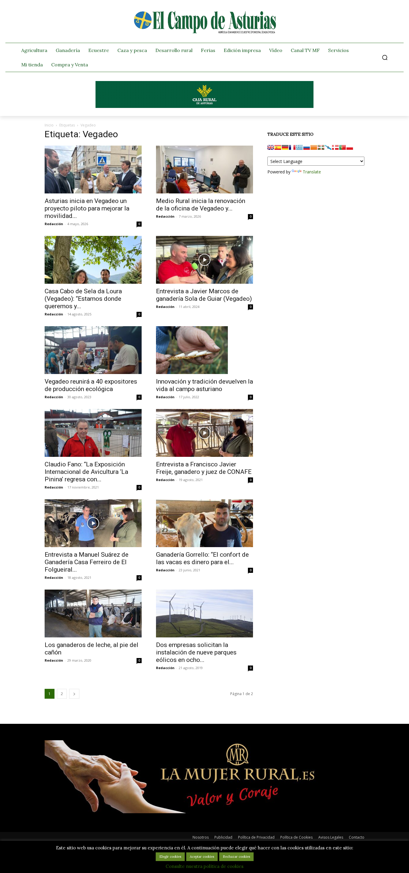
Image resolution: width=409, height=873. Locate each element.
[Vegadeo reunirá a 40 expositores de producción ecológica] (93, 350)
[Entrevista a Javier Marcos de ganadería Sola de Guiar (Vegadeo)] (204, 260)
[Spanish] (278, 147)
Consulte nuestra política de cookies (204, 866)
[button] (385, 57)
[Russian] (306, 147)
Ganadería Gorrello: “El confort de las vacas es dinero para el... (202, 558)
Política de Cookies (296, 837)
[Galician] (328, 147)
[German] (285, 147)
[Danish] (335, 147)
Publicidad (223, 837)
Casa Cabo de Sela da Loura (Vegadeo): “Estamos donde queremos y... (83, 299)
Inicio (49, 125)
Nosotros (201, 837)
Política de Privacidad (256, 837)
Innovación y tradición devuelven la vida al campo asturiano (204, 385)
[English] (270, 147)
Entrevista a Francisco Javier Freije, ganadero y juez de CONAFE (204, 468)
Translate (312, 172)
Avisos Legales (330, 837)
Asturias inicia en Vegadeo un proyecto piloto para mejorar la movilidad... (87, 208)
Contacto (356, 837)
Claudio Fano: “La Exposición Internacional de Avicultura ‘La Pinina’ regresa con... (86, 472)
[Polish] (349, 147)
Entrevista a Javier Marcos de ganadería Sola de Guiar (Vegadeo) (204, 295)
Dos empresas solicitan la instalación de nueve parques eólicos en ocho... (196, 652)
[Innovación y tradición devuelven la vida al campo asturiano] (204, 350)
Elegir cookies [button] (170, 856)
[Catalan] (313, 147)
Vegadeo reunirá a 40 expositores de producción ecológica (91, 385)
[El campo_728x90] (204, 106)
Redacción (54, 224)
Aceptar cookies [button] (202, 856)
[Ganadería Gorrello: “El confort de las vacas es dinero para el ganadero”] (204, 523)
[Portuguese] (342, 147)
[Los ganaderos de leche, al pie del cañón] (93, 613)
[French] (292, 147)
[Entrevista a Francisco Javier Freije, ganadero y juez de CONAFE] (204, 433)
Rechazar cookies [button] (236, 856)
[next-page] (74, 694)
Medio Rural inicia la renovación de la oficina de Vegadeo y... (200, 204)
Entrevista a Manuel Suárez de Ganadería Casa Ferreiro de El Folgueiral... (86, 562)
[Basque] (321, 147)
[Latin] (299, 147)
